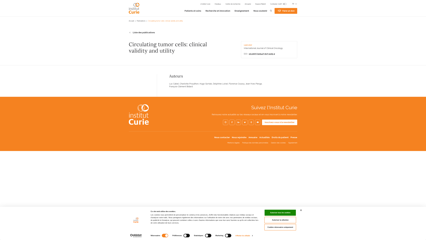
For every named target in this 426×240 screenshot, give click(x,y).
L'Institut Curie (205, 4)
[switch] (186, 235)
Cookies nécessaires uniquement (280, 227)
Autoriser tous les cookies (280, 213)
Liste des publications (144, 32)
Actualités (264, 137)
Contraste (276, 4)
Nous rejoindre (239, 137)
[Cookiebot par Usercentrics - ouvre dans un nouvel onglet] (136, 235)
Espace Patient (260, 4)
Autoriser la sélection (280, 220)
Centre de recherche (232, 4)
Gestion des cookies (278, 143)
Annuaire (248, 4)
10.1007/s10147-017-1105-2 (262, 54)
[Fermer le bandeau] (301, 210)
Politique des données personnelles (255, 143)
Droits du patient (280, 137)
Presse (294, 137)
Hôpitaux (218, 4)
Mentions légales (233, 143)
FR (293, 4)
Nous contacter (222, 137)
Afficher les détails (242, 236)
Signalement (292, 143)
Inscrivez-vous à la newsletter (280, 122)
